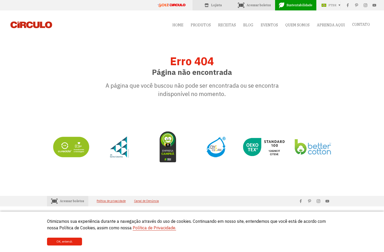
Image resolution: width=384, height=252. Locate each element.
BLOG (248, 25)
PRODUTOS (201, 25)
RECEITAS (227, 25)
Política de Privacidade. (154, 227)
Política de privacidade (111, 201)
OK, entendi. (64, 241)
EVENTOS (269, 25)
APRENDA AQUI (331, 25)
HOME (177, 25)
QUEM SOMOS (297, 25)
